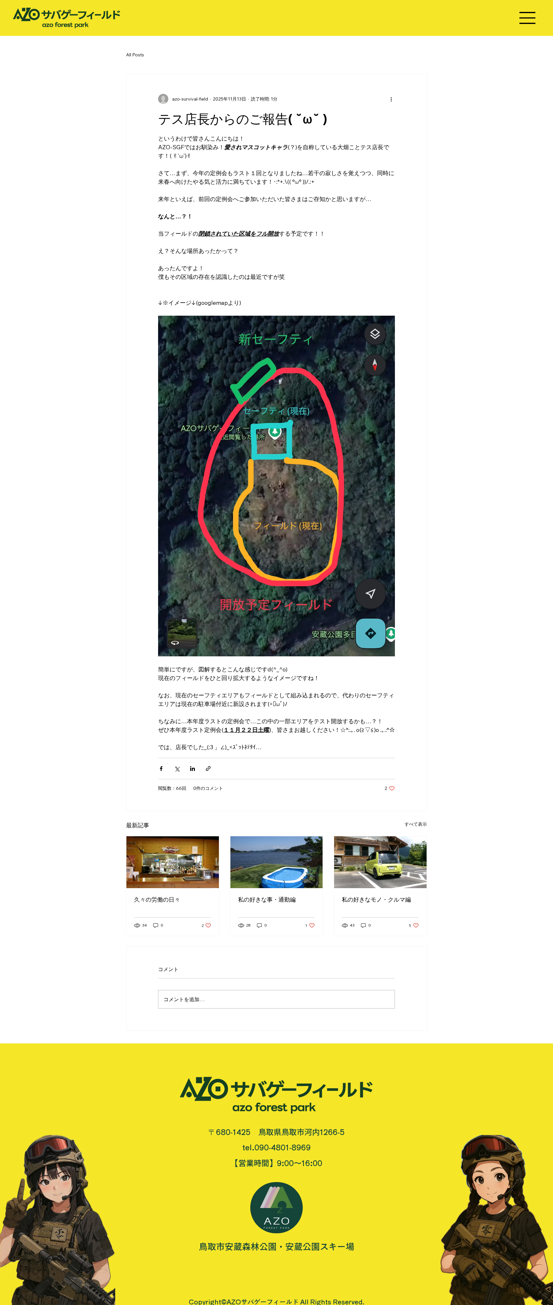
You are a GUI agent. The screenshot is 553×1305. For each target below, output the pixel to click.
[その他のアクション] (391, 99)
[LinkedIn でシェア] (192, 769)
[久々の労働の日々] (172, 862)
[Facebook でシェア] (161, 769)
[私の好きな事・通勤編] (276, 862)
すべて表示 (416, 824)
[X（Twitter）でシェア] (177, 769)
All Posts (135, 55)
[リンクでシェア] (208, 769)
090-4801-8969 (282, 1147)
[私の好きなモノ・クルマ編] (380, 862)
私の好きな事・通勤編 (267, 899)
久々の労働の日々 (157, 899)
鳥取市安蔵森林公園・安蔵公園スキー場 (276, 1246)
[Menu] (527, 18)
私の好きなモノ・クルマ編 (376, 899)
